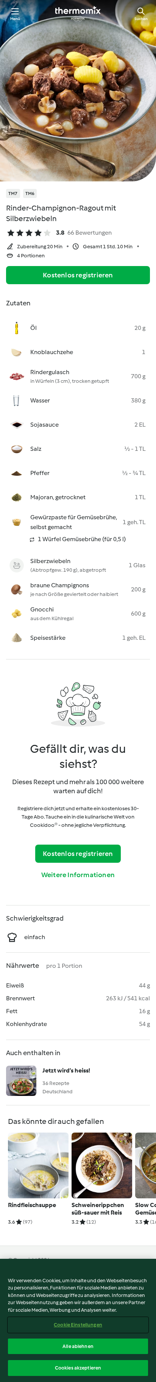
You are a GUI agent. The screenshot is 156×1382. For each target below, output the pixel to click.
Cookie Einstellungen (78, 1325)
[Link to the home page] (78, 13)
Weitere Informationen (78, 875)
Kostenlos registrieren (78, 275)
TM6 (30, 193)
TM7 (13, 193)
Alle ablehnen (78, 1346)
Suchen (141, 18)
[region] (78, 1320)
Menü (15, 18)
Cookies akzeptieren (78, 1368)
